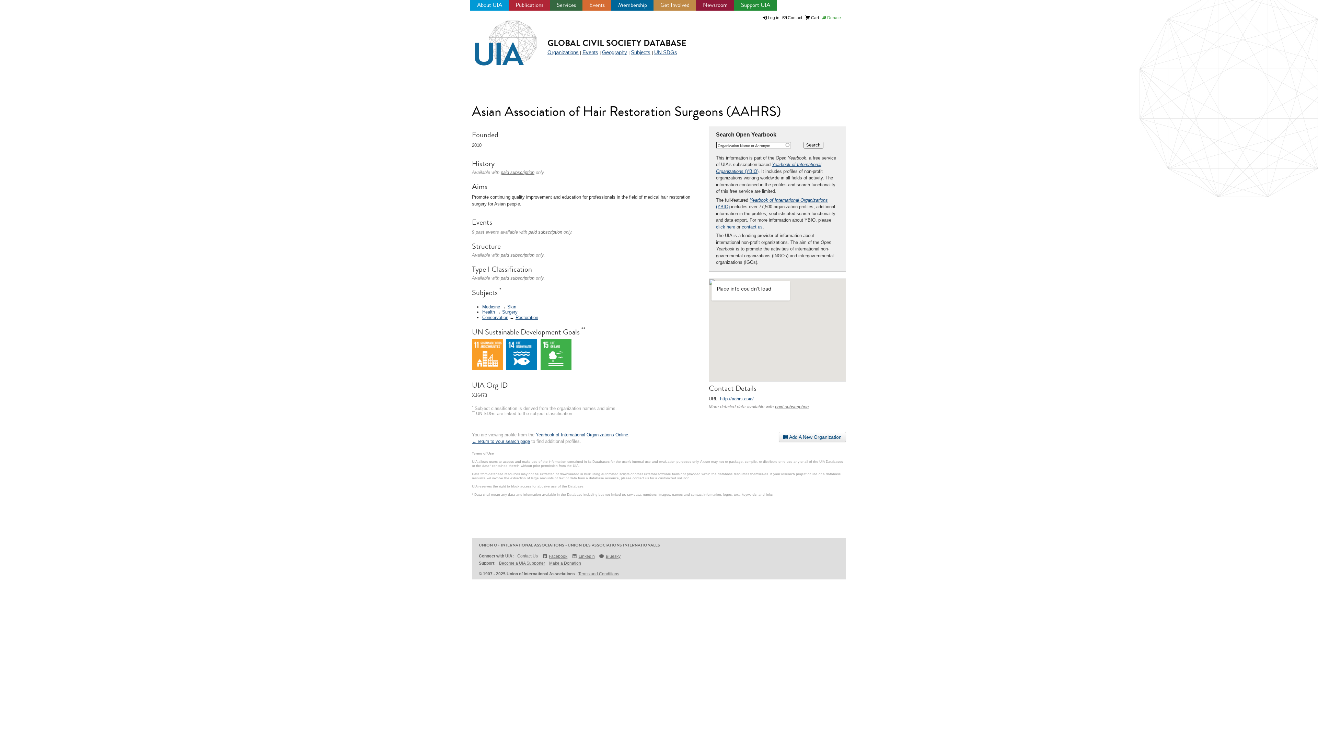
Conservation (495, 317)
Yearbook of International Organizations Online (582, 434)
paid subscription (792, 406)
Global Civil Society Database (616, 43)
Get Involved (675, 5)
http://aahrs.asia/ (737, 398)
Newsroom (715, 5)
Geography (614, 52)
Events (597, 5)
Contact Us (527, 556)
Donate (833, 17)
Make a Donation (565, 563)
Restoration (527, 317)
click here (725, 227)
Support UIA (755, 5)
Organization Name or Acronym (744, 146)
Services (566, 5)
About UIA (489, 5)
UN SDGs (665, 52)
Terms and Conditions (598, 574)
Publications (529, 5)
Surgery (510, 312)
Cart (814, 17)
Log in (773, 17)
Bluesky (613, 556)
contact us (752, 227)
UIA (497, 39)
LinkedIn (586, 556)
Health (488, 312)
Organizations (563, 52)
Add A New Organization (815, 437)
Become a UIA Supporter (522, 563)
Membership (632, 5)
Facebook (558, 556)
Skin (511, 306)
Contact (794, 17)
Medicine (491, 306)
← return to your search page (501, 441)
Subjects (640, 52)
